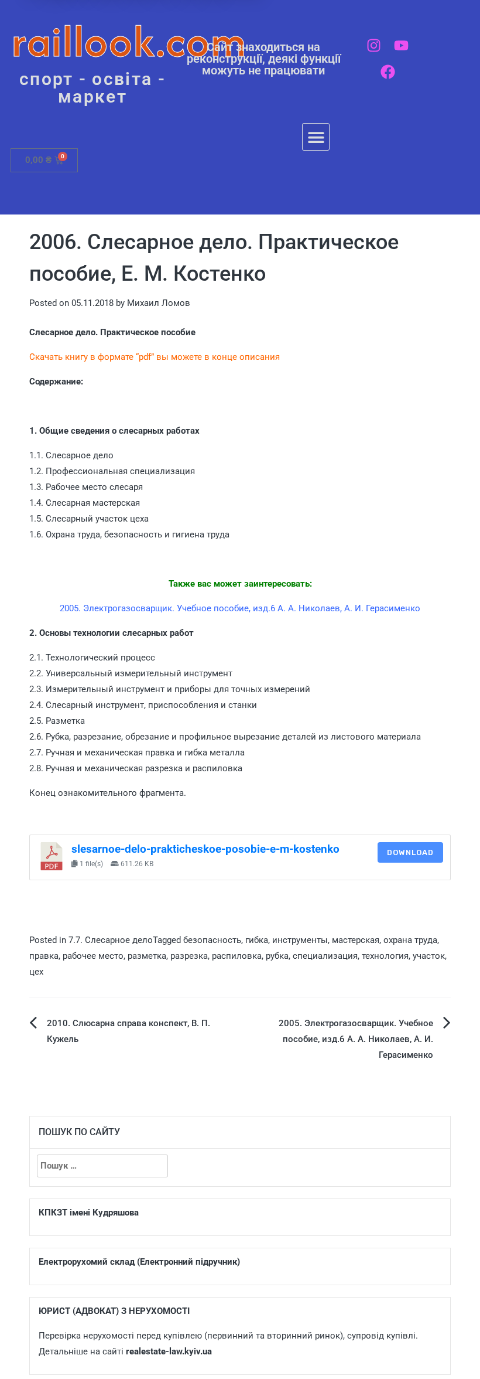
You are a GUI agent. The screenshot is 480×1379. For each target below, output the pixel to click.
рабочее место (93, 956)
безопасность (212, 940)
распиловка (237, 956)
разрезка (189, 956)
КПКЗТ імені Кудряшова (89, 1212)
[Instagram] (374, 45)
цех (36, 971)
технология (385, 956)
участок (429, 956)
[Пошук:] (102, 1166)
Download (410, 852)
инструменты (300, 940)
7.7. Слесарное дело (110, 940)
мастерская (355, 940)
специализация (325, 956)
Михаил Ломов (158, 303)
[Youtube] (401, 45)
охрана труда (410, 940)
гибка (256, 940)
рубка (277, 956)
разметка (147, 956)
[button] (316, 137)
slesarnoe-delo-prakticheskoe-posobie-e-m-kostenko (205, 849)
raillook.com (129, 40)
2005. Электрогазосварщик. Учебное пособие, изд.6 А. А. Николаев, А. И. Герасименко (356, 1039)
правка (44, 956)
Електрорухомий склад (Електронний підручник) (139, 1262)
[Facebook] (388, 72)
